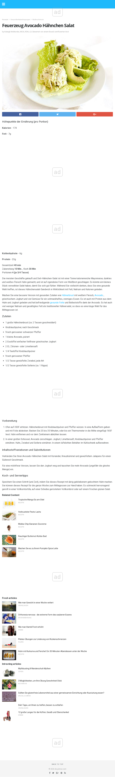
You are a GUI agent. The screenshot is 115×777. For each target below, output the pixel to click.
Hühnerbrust (68, 295)
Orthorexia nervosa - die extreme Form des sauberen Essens (45, 615)
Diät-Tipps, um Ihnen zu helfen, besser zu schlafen (40, 705)
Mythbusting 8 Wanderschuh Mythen (34, 668)
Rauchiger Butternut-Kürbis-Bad (32, 536)
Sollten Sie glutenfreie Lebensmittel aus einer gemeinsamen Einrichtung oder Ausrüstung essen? (61, 693)
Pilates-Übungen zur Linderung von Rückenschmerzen (42, 639)
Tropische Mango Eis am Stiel (31, 500)
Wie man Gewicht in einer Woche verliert (35, 603)
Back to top (57, 764)
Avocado (99, 295)
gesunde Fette (57, 302)
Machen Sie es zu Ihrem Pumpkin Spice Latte (38, 548)
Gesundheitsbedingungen (20, 20)
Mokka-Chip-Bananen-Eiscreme (32, 524)
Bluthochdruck (38, 20)
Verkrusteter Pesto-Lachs (29, 512)
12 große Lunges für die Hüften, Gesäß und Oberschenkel (43, 712)
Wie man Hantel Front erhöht (30, 627)
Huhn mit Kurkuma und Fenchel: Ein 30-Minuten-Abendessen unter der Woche (52, 651)
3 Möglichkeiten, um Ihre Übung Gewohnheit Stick (40, 681)
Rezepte (5, 20)
